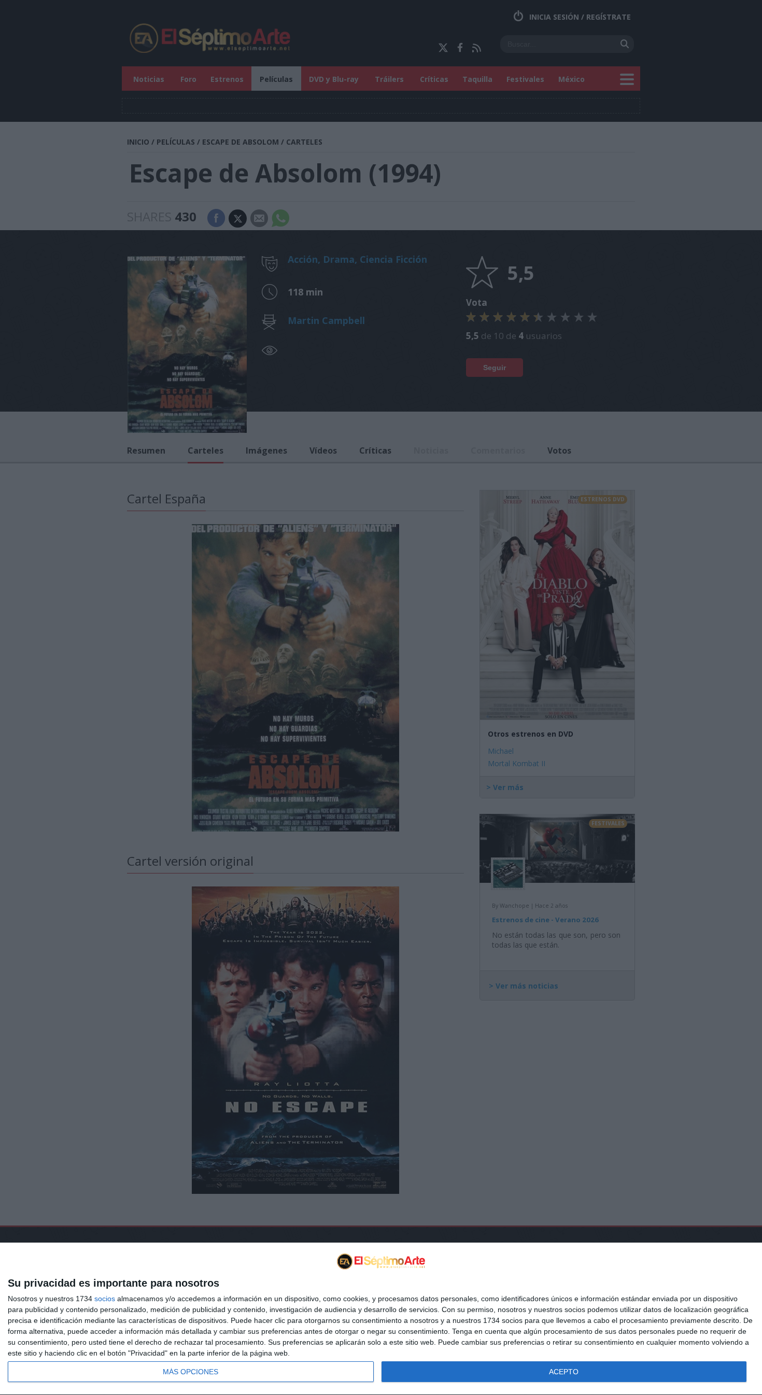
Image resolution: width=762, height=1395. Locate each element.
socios (104, 1298)
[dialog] (381, 1319)
